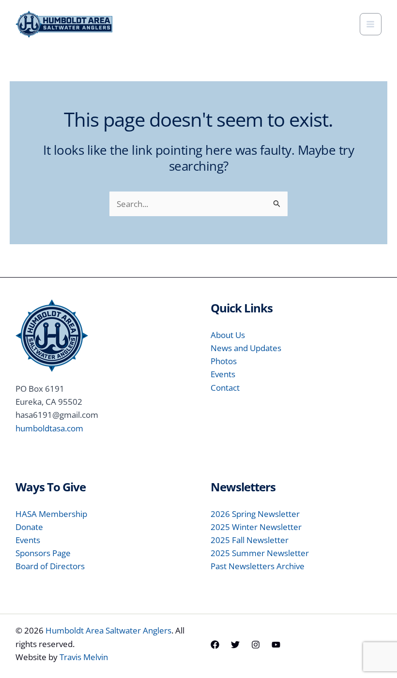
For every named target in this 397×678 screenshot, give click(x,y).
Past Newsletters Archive (258, 566)
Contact (225, 387)
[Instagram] (255, 644)
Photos (224, 361)
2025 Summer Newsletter (260, 553)
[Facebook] (215, 644)
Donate (29, 526)
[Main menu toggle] (371, 24)
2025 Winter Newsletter (256, 526)
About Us (228, 334)
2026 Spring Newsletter (255, 513)
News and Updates (246, 348)
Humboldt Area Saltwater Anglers (108, 630)
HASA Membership (51, 513)
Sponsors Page (43, 553)
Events (223, 374)
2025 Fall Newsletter (250, 539)
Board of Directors (50, 566)
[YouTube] (276, 644)
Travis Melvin (84, 657)
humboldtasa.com (49, 428)
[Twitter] (235, 644)
